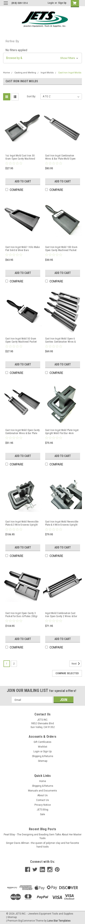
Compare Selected (67, 673)
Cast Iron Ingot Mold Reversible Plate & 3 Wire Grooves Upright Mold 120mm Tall (22, 523)
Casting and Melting (25, 72)
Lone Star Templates (59, 920)
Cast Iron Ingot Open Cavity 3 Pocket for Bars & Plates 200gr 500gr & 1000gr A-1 (21, 615)
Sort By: (31, 96)
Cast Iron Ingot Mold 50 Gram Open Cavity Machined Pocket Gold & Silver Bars (21, 340)
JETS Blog (42, 809)
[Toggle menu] (5, 5)
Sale (42, 814)
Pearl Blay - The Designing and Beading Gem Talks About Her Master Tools (42, 836)
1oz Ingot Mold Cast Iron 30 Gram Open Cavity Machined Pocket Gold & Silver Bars (20, 157)
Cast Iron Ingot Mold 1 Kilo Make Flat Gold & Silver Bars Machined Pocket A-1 (22, 249)
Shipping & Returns (42, 756)
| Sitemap (11, 917)
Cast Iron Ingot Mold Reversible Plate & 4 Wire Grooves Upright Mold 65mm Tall (61, 523)
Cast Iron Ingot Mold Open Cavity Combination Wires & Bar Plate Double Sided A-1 (22, 432)
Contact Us (42, 800)
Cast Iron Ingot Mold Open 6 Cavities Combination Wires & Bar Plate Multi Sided (60, 340)
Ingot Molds (47, 72)
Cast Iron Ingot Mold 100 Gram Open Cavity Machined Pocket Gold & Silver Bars (61, 249)
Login (51, 2)
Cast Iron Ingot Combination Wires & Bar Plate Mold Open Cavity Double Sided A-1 (60, 157)
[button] (42, 58)
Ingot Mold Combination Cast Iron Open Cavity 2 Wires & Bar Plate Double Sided (61, 615)
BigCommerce (26, 920)
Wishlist (42, 746)
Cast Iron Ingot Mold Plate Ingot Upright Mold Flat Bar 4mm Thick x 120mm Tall (62, 432)
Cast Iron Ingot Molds (69, 72)
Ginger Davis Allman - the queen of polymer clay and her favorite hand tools (42, 845)
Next (74, 663)
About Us (42, 795)
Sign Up (62, 2)
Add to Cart (23, 181)
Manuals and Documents (42, 790)
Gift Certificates (42, 742)
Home (6, 72)
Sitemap (42, 761)
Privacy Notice (42, 804)
